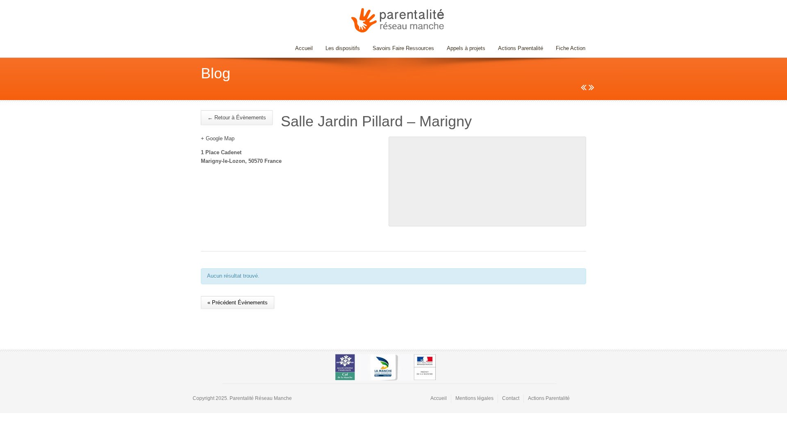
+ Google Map (217, 138)
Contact (510, 398)
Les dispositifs (339, 48)
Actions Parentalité (520, 48)
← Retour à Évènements (236, 117)
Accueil (304, 48)
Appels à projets (466, 48)
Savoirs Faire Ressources (400, 48)
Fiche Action (570, 48)
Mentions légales (474, 398)
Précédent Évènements (237, 302)
